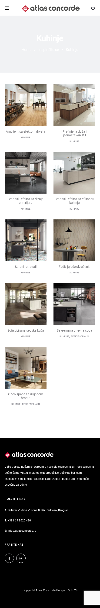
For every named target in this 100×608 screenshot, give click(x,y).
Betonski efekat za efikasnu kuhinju (74, 201)
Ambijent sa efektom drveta (25, 131)
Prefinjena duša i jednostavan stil (75, 133)
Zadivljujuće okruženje (74, 267)
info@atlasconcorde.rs (22, 530)
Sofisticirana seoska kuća (25, 330)
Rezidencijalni (80, 336)
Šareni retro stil (26, 267)
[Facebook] (9, 558)
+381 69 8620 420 (19, 520)
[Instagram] (21, 558)
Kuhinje (25, 137)
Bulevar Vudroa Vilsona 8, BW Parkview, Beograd (38, 510)
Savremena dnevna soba (74, 330)
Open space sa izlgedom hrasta (25, 396)
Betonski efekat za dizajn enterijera (25, 201)
